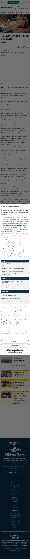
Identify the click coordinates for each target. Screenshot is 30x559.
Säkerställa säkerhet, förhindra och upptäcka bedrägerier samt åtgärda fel (13, 294)
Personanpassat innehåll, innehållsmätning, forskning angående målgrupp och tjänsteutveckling (13, 273)
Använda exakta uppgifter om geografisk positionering (12, 282)
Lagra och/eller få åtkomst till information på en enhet (14, 264)
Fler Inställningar (15, 345)
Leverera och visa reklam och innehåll (11, 298)
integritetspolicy (19, 334)
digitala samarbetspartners (13, 225)
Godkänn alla (15, 341)
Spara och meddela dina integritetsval (11, 302)
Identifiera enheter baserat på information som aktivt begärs (13, 286)
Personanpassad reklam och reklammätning (13, 268)
